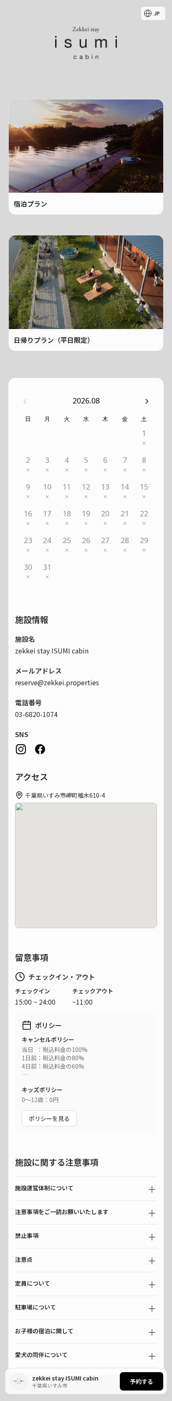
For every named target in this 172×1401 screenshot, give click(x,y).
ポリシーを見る (49, 1118)
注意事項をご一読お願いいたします (62, 1211)
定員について (32, 1283)
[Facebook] (40, 749)
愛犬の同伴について (41, 1354)
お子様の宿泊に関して (44, 1331)
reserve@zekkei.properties (57, 682)
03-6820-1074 (36, 714)
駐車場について (35, 1307)
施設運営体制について (44, 1188)
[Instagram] (21, 749)
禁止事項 (26, 1235)
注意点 (24, 1259)
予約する (141, 1381)
